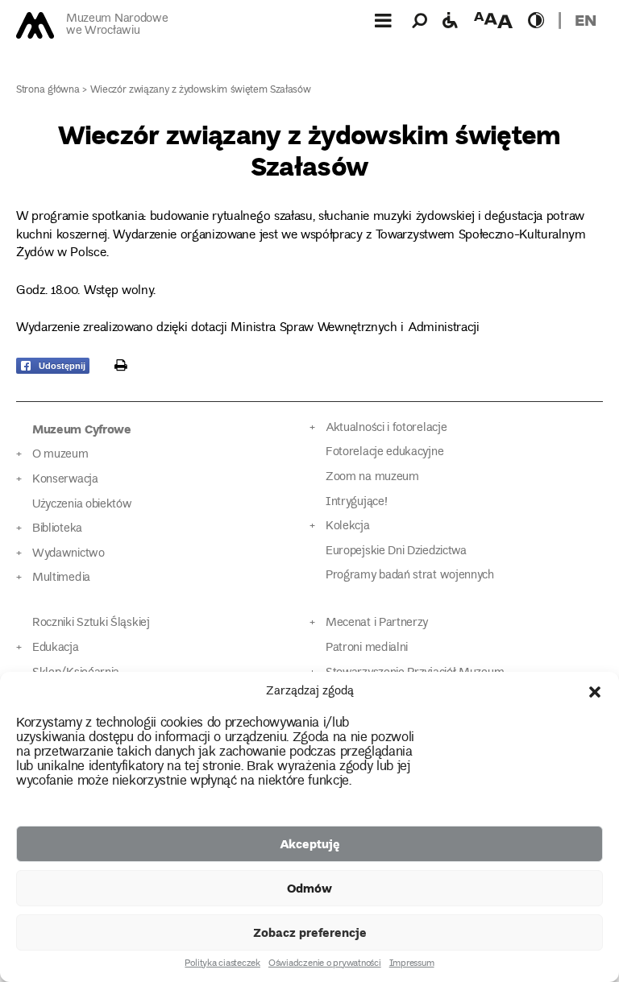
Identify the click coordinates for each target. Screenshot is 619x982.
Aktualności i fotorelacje (386, 428)
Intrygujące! (356, 502)
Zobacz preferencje (310, 932)
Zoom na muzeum (372, 477)
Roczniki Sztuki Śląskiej (91, 623)
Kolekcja (348, 526)
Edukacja (55, 648)
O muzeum (60, 455)
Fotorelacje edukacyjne (384, 452)
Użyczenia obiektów (82, 505)
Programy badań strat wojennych (410, 576)
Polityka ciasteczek (222, 964)
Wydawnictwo (68, 554)
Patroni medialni (367, 648)
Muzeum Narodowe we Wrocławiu (117, 25)
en (585, 19)
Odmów (309, 888)
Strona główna (48, 90)
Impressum (411, 964)
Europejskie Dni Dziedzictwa (396, 551)
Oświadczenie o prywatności (324, 964)
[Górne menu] (383, 20)
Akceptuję (310, 843)
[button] (595, 692)
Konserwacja (65, 480)
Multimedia (61, 578)
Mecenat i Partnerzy (377, 623)
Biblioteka (57, 529)
